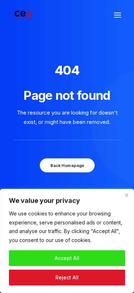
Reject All (67, 277)
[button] (117, 15)
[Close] (126, 195)
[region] (67, 241)
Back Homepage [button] (67, 165)
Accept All (67, 258)
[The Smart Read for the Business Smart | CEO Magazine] (23, 15)
